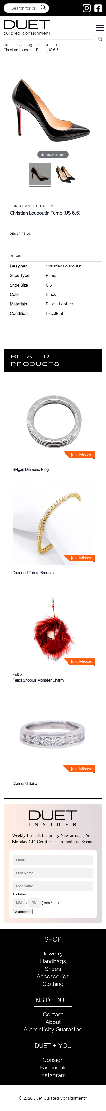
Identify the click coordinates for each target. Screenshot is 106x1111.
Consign (53, 1059)
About (53, 1022)
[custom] (87, 8)
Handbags (53, 961)
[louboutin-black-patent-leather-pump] (66, 175)
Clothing (53, 983)
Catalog (25, 45)
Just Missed (47, 45)
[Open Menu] (100, 28)
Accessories (53, 976)
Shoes (53, 968)
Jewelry (53, 953)
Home (9, 45)
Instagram (53, 1075)
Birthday (19, 894)
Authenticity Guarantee (53, 1029)
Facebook (53, 1067)
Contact (53, 1014)
